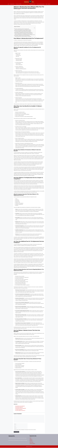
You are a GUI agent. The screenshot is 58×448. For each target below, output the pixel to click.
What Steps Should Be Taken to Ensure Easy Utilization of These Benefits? (23, 36)
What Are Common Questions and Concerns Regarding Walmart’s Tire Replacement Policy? (25, 34)
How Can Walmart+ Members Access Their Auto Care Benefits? (22, 35)
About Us (31, 439)
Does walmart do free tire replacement (20, 408)
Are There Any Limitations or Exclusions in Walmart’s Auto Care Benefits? (23, 31)
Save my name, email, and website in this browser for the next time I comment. (25, 429)
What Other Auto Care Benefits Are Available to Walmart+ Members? (22, 30)
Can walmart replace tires (18, 409)
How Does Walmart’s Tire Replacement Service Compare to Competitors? (23, 32)
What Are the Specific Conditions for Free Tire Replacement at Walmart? (23, 29)
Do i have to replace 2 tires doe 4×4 (20, 410)
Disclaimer (31, 440)
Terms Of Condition (32, 443)
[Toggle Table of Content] (34, 27)
